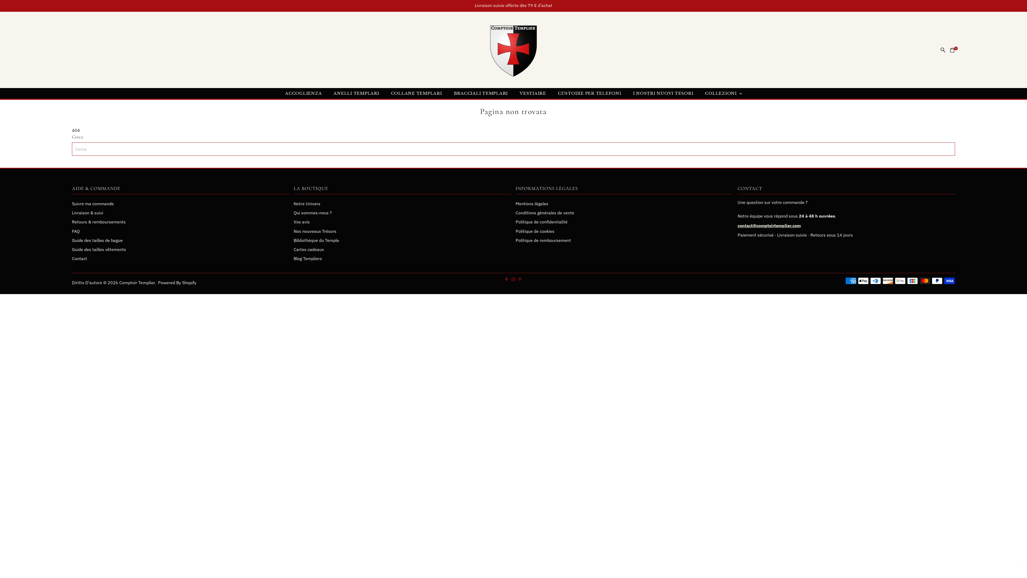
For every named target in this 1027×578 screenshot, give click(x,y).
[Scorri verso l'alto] (1016, 563)
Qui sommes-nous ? (313, 212)
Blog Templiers (308, 258)
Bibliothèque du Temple (316, 240)
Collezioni (721, 93)
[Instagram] (513, 279)
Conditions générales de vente (545, 212)
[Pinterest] (520, 279)
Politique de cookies (535, 231)
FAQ (76, 231)
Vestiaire (533, 93)
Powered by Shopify (177, 282)
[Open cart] (952, 50)
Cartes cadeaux (309, 249)
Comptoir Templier (137, 282)
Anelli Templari (356, 93)
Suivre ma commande (93, 203)
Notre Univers (307, 203)
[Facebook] (506, 279)
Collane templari (416, 93)
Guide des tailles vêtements (99, 249)
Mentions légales (532, 203)
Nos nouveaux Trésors (315, 231)
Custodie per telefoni (589, 93)
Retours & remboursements (99, 222)
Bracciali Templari (481, 93)
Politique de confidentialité (542, 222)
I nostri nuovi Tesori (663, 93)
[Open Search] (943, 50)
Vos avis (302, 222)
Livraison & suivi (87, 212)
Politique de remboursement (543, 240)
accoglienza (303, 93)
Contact (79, 258)
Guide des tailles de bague (97, 240)
